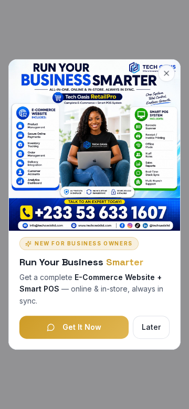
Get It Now (81, 326)
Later (151, 326)
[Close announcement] (166, 73)
